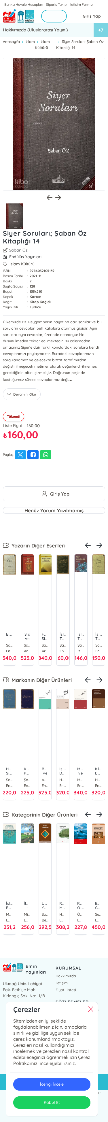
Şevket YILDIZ (98, 914)
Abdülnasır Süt (45, 779)
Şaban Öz (18, 250)
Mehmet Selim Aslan (9, 914)
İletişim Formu (80, 4)
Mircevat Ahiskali (27, 914)
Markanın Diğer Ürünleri (40, 680)
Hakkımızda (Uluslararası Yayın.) (35, 30)
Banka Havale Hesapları (23, 4)
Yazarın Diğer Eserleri (37, 545)
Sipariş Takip (56, 4)
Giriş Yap (92, 16)
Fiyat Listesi (66, 989)
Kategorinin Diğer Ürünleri (43, 814)
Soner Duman (45, 914)
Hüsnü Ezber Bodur (98, 779)
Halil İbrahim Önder (62, 914)
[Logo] (18, 16)
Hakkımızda (66, 976)
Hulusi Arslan (62, 779)
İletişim (62, 983)
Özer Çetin (80, 914)
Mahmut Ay (80, 779)
